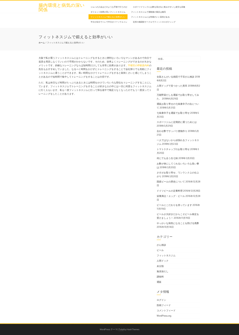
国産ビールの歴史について (171, 181)
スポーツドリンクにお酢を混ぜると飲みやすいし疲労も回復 (159, 6)
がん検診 (161, 244)
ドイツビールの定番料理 (170, 190)
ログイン (161, 299)
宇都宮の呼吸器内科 (138, 65)
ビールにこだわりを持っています (174, 205)
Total (121, 329)
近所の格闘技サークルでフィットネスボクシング (154, 21)
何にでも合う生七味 (167, 158)
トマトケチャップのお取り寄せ (173, 149)
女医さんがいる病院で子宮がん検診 (175, 76)
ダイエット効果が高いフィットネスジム (108, 11)
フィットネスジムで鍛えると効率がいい (108, 16)
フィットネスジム (166, 255)
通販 (159, 281)
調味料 (160, 276)
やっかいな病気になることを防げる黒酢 (178, 223)
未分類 (160, 266)
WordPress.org (164, 315)
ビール (160, 250)
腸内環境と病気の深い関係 (62, 7)
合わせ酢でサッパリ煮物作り (172, 131)
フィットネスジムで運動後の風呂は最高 (148, 11)
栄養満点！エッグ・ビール (171, 196)
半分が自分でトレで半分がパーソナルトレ (109, 21)
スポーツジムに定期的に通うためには (177, 122)
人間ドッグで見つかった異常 (172, 85)
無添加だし (162, 271)
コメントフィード (166, 310)
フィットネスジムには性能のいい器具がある (150, 16)
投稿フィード (164, 305)
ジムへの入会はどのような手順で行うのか (109, 6)
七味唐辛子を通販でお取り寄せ (173, 112)
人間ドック (162, 260)
